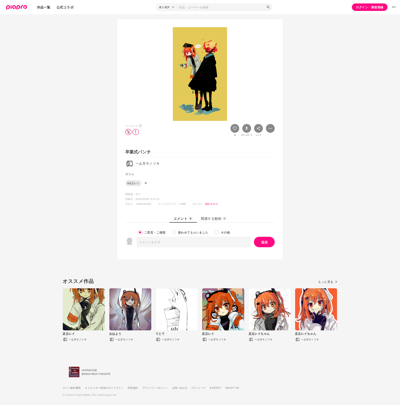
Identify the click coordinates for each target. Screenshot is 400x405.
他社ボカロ (211, 204)
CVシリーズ (199, 388)
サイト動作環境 (72, 388)
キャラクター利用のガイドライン (104, 388)
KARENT (215, 388)
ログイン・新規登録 (369, 7)
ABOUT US (232, 388)
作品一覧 (43, 7)
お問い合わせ (180, 388)
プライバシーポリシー (155, 388)
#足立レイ (133, 183)
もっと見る (325, 282)
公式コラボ (65, 7)
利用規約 (133, 388)
